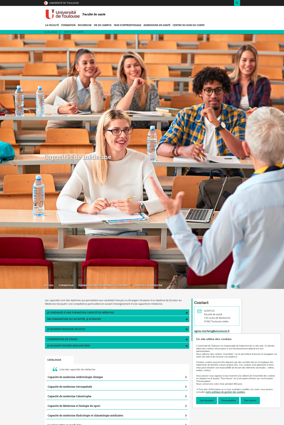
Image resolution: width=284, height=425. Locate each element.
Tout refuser (250, 400)
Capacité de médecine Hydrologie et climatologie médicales (85, 415)
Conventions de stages (62, 339)
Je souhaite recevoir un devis (66, 329)
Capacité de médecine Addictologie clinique (75, 377)
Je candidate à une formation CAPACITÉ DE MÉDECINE (80, 312)
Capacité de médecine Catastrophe (69, 396)
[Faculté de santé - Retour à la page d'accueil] (62, 14)
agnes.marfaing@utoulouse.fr (212, 331)
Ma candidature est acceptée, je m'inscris (74, 319)
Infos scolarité (73, 32)
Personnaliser (229, 400)
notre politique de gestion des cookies (225, 392)
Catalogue (54, 359)
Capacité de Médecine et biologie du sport (74, 406)
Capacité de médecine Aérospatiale (70, 386)
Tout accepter (207, 400)
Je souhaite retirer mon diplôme (68, 345)
